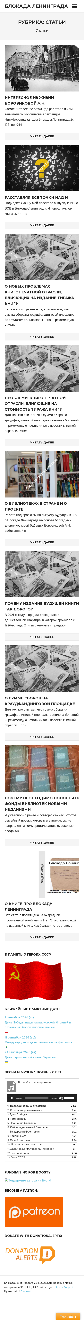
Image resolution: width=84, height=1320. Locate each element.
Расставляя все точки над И (36, 197)
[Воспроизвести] (12, 1098)
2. (24, 1110)
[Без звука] (61, 1098)
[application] (42, 1098)
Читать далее (42, 136)
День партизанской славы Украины (30, 1057)
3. (17, 1115)
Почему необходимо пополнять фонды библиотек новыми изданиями (42, 804)
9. (18, 1140)
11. (30, 1149)
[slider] (69, 1097)
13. (16, 1158)
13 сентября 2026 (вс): (20, 1037)
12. (18, 1153)
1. (26, 1106)
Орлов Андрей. (64, 1287)
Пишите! (26, 1291)
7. (23, 1132)
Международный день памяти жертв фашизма (38, 1042)
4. (16, 1119)
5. (21, 1123)
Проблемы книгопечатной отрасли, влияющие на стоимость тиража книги (35, 404)
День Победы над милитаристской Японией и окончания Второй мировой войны (38, 1025)
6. (27, 1127)
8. (16, 1136)
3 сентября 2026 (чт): (19, 1017)
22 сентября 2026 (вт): (21, 1052)
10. (24, 1145)
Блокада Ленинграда (36, 6)
